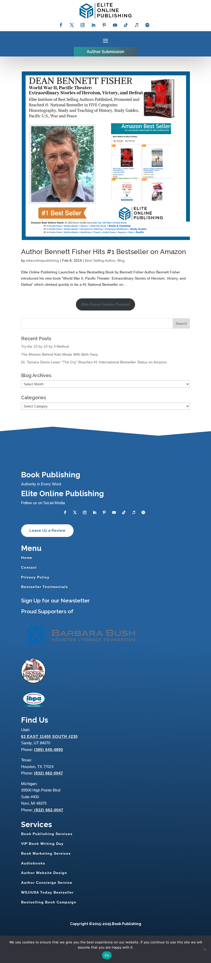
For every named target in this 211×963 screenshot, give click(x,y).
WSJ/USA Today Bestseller (47, 892)
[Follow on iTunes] (137, 25)
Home (26, 558)
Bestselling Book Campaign (48, 902)
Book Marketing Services (46, 853)
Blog (121, 260)
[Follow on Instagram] (82, 25)
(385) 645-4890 (48, 749)
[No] (204, 949)
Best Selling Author (100, 260)
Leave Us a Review (47, 530)
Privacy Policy (35, 577)
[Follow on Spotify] (147, 25)
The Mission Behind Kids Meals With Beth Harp (59, 354)
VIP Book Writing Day (42, 844)
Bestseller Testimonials (44, 587)
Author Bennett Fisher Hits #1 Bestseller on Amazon (103, 252)
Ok (106, 955)
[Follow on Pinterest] (104, 25)
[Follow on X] (72, 25)
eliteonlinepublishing (42, 260)
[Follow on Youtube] (115, 25)
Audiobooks (33, 863)
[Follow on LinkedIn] (93, 25)
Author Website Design (44, 873)
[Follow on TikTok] (126, 25)
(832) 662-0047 (48, 773)
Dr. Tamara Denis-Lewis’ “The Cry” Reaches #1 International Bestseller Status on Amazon (94, 362)
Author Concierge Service (46, 882)
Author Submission (105, 51)
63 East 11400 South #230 (49, 736)
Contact (29, 567)
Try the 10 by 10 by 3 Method (45, 346)
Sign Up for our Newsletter (55, 600)
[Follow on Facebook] (61, 25)
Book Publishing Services (47, 834)
